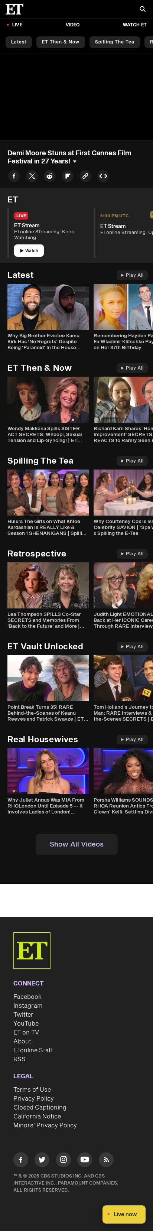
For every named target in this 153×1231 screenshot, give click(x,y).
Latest (18, 42)
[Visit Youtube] (84, 1159)
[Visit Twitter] (42, 1161)
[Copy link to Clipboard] (85, 177)
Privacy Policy (33, 1098)
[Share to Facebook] (14, 177)
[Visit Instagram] (63, 1161)
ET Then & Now (60, 42)
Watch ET (135, 25)
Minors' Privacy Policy (45, 1125)
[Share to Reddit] (49, 177)
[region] (76, 97)
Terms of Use (32, 1089)
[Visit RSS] (106, 1161)
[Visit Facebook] (20, 1161)
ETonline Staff (33, 1050)
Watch (31, 250)
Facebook (27, 997)
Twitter (23, 1014)
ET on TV (26, 1032)
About (22, 1041)
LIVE (17, 25)
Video (73, 25)
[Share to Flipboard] (67, 177)
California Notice (37, 1116)
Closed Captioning (39, 1107)
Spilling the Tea (114, 42)
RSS (19, 1059)
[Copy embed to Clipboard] (103, 177)
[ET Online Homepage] (17, 9)
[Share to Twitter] (32, 177)
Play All (134, 275)
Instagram (27, 1005)
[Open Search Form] (143, 10)
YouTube (26, 1023)
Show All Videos (77, 844)
